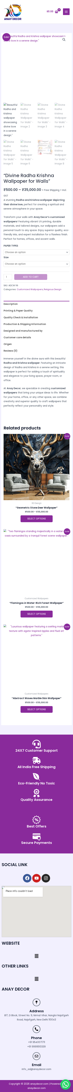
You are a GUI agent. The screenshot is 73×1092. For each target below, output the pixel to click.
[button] (64, 40)
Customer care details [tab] (17, 337)
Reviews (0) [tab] (10, 350)
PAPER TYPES (11, 245)
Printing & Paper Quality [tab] (18, 310)
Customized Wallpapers (30, 289)
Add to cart (31, 277)
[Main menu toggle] (66, 11)
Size (6, 257)
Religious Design (52, 289)
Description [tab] (11, 304)
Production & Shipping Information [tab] (25, 324)
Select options (36, 518)
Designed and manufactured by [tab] (23, 330)
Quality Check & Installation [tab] (21, 317)
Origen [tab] (8, 344)
